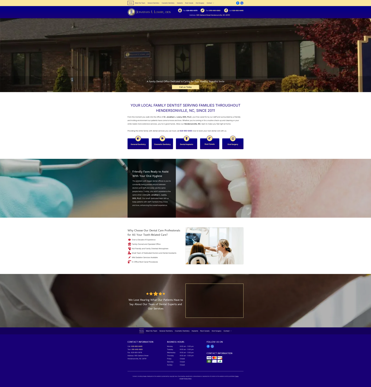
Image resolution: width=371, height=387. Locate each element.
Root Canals (210, 144)
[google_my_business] (241, 3)
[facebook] (237, 3)
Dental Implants (186, 144)
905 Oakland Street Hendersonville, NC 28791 (213, 15)
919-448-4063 (214, 10)
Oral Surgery (233, 144)
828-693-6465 (237, 10)
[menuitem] (131, 3)
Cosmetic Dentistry (162, 144)
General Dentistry (138, 144)
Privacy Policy (187, 378)
